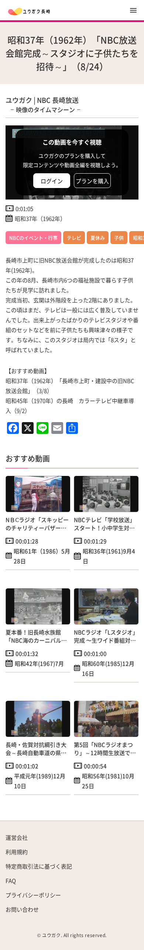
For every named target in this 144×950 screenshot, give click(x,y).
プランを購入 (92, 181)
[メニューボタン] (133, 10)
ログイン (52, 181)
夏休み (97, 237)
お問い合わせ (22, 909)
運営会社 (17, 837)
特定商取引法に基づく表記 (39, 866)
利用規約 (17, 852)
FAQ (11, 880)
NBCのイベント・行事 (33, 237)
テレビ (74, 237)
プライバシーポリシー (33, 895)
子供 (119, 237)
